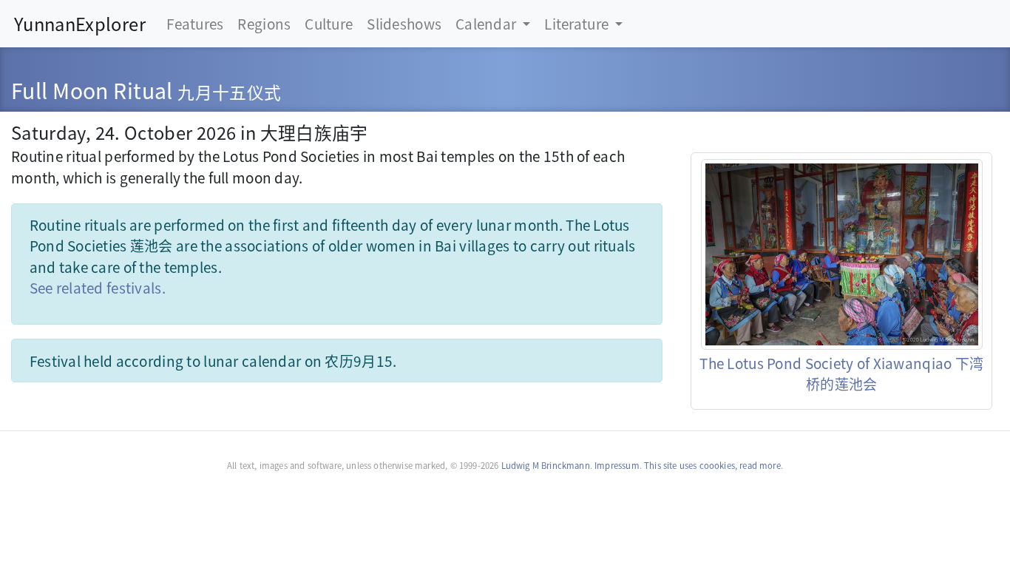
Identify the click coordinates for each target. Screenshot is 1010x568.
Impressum (617, 465)
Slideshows (404, 23)
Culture (329, 23)
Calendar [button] (487, 23)
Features (194, 23)
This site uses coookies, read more (712, 465)
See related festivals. (98, 287)
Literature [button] (577, 23)
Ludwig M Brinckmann (545, 465)
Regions (264, 23)
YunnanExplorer (80, 23)
